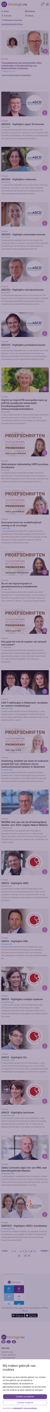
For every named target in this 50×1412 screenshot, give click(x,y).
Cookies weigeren (25, 1402)
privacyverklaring (30, 1408)
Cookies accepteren (25, 1397)
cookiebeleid (17, 1408)
